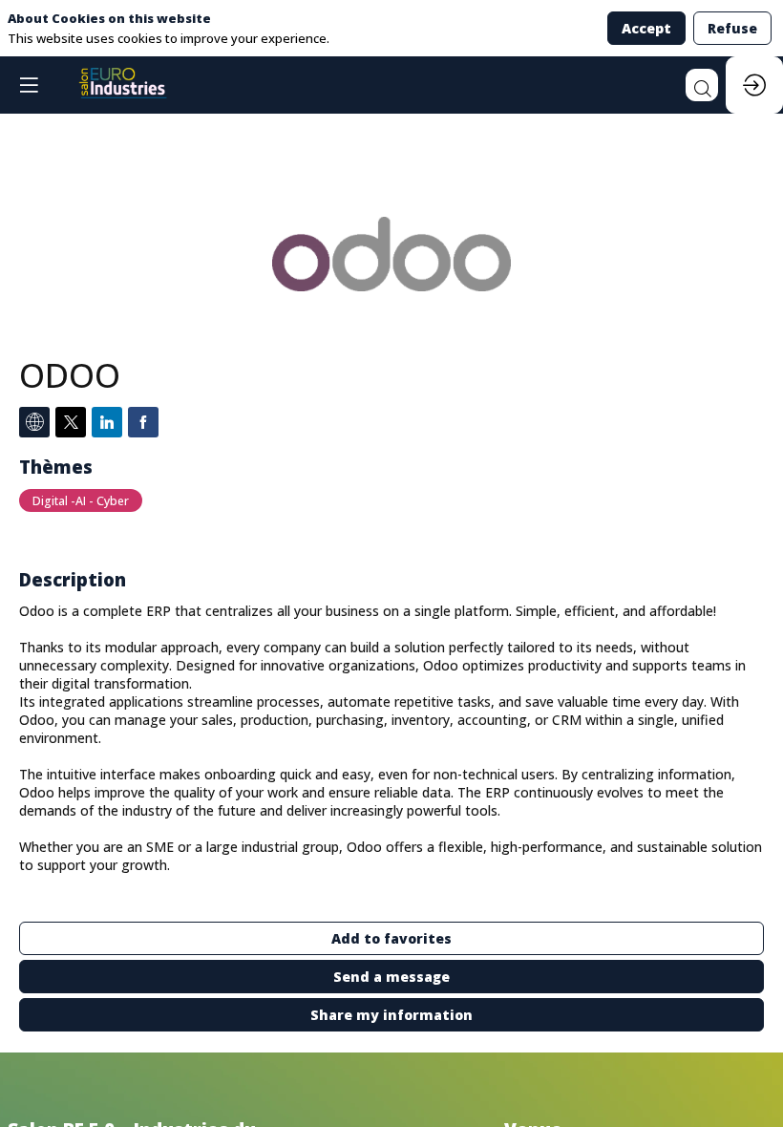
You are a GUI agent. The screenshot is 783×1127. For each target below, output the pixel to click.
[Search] (702, 85)
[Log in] (754, 85)
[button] (28, 85)
